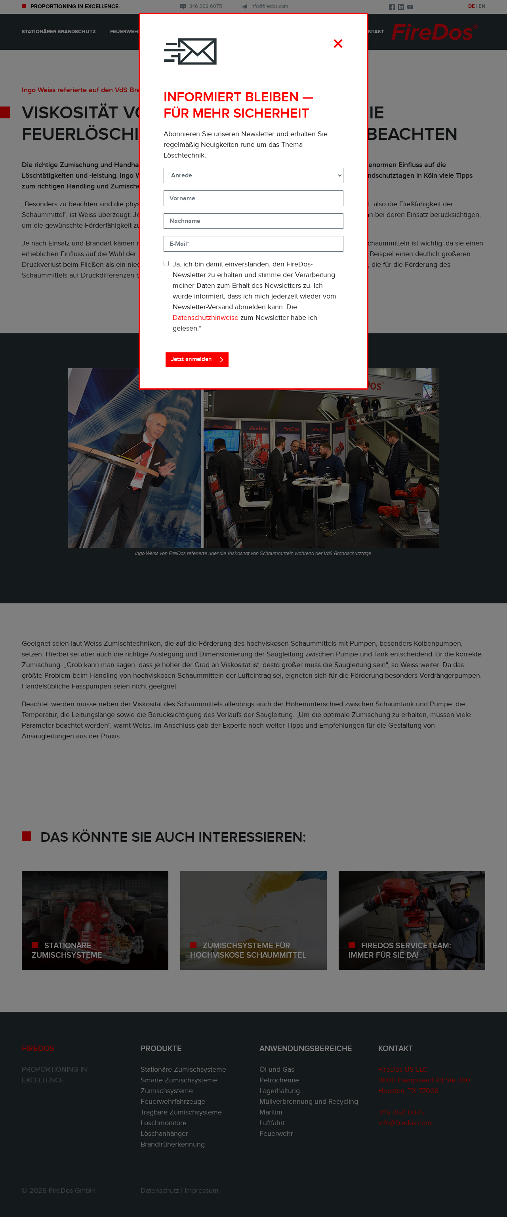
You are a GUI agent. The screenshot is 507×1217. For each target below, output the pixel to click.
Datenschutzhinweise (205, 318)
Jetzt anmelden (191, 359)
